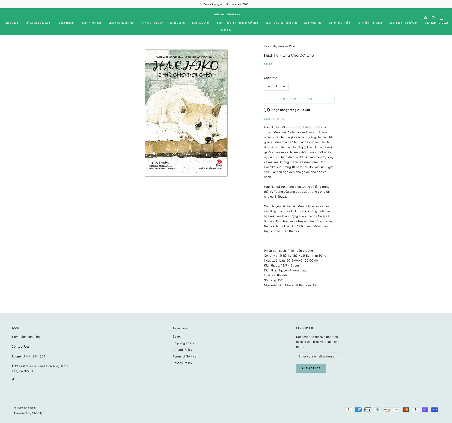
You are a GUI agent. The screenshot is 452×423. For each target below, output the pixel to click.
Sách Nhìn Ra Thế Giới (403, 22)
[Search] (433, 18)
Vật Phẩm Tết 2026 (436, 22)
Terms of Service (185, 356)
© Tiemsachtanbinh (25, 407)
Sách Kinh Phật (91, 22)
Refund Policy (182, 349)
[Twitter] (278, 119)
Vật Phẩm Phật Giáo (369, 22)
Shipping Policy (183, 343)
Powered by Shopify (28, 413)
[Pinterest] (283, 119)
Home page (11, 22)
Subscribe (311, 368)
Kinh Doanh (177, 22)
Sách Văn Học (312, 22)
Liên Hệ (226, 29)
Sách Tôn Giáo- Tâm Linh (281, 22)
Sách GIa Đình (201, 22)
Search (178, 336)
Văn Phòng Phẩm (339, 22)
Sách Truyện (67, 22)
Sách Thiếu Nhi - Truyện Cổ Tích (237, 22)
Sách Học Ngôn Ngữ (120, 22)
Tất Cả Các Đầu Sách (38, 22)
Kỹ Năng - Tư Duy (152, 22)
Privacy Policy (182, 363)
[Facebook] (274, 119)
